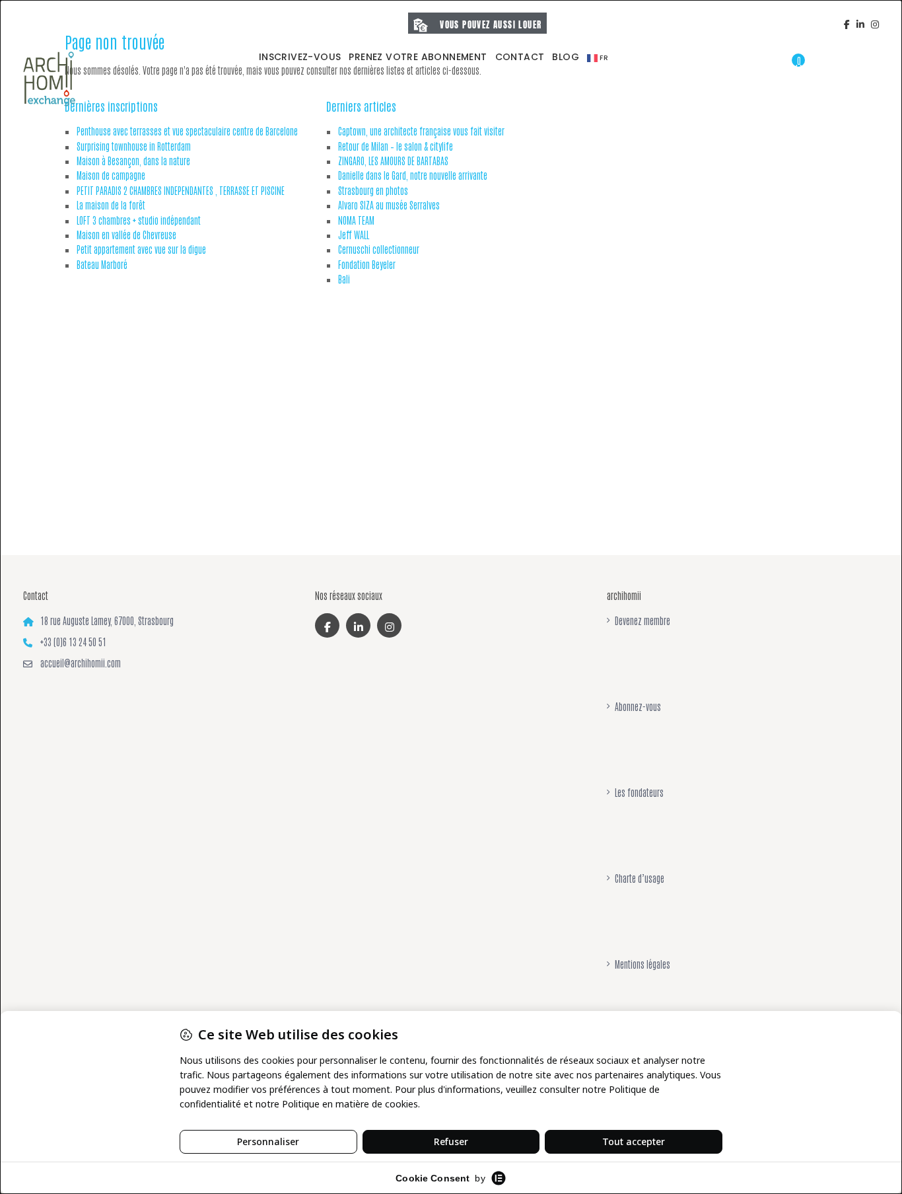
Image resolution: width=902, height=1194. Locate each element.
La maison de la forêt (111, 205)
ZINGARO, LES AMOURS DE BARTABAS (393, 161)
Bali (344, 279)
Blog (565, 56)
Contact (520, 56)
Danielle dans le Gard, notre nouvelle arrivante (412, 175)
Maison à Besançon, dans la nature (133, 161)
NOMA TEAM (356, 220)
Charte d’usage (639, 878)
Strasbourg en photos (373, 190)
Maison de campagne (111, 175)
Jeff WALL (353, 235)
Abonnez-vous (638, 706)
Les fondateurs (639, 792)
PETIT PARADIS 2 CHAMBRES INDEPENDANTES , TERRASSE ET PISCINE (181, 190)
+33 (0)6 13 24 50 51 (73, 642)
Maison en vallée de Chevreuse (126, 235)
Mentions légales (642, 964)
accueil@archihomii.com (80, 663)
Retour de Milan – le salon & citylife (395, 146)
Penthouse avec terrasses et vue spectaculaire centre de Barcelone (187, 131)
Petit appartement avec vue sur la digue (141, 249)
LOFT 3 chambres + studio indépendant (139, 220)
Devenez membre (642, 620)
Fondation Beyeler (367, 264)
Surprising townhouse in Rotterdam (134, 146)
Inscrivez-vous (300, 56)
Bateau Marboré (102, 264)
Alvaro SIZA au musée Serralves (389, 205)
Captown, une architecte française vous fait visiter (421, 131)
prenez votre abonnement (418, 56)
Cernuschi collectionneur (378, 249)
